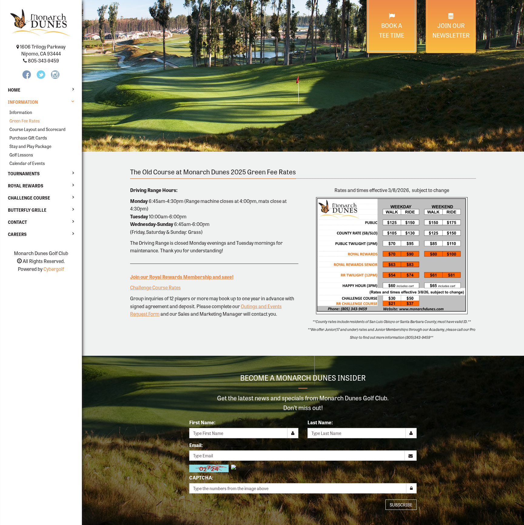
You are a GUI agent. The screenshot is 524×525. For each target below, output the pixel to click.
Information (20, 112)
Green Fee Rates (24, 121)
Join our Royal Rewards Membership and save (181, 276)
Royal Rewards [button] (25, 186)
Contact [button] (17, 222)
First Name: (202, 422)
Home (14, 90)
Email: (196, 445)
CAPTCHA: (201, 477)
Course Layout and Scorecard (37, 129)
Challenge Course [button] (29, 198)
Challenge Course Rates (155, 287)
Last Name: (320, 422)
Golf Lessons (21, 155)
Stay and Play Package (30, 146)
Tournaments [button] (24, 173)
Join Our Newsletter (450, 30)
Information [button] (23, 102)
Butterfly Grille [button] (27, 210)
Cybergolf (53, 268)
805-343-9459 (43, 60)
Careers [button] (17, 234)
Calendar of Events (27, 163)
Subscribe (401, 505)
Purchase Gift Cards (28, 138)
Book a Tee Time (391, 30)
